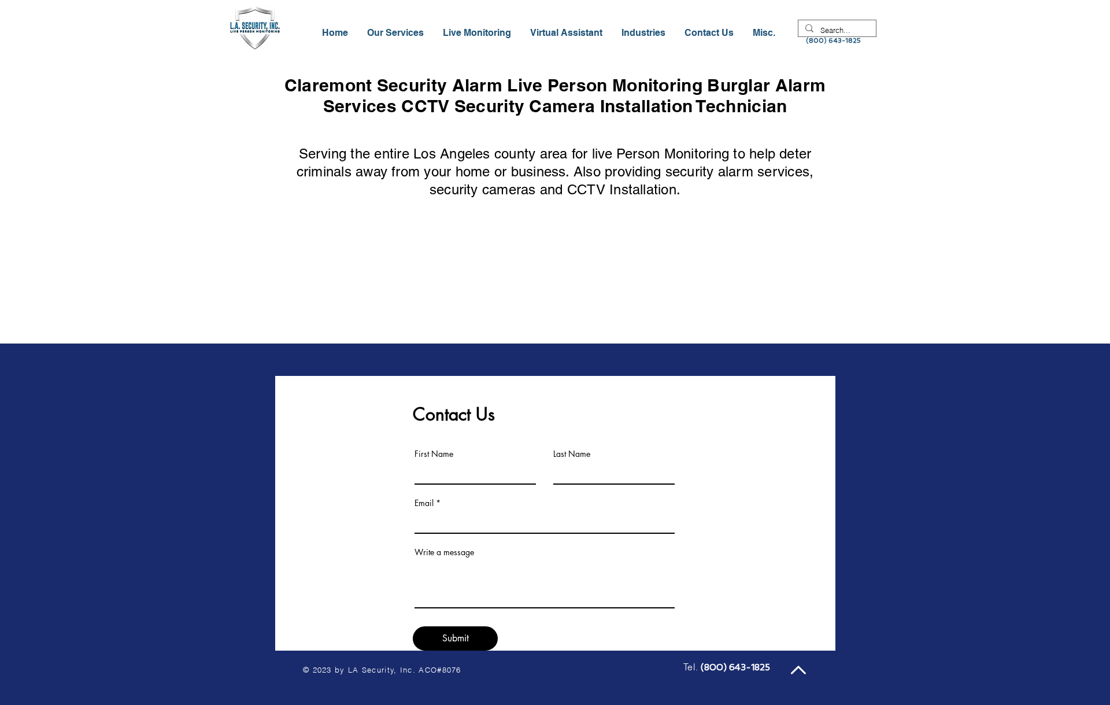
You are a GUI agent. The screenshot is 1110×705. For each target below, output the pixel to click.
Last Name (571, 454)
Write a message (444, 552)
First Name (434, 454)
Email (424, 503)
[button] (644, 33)
